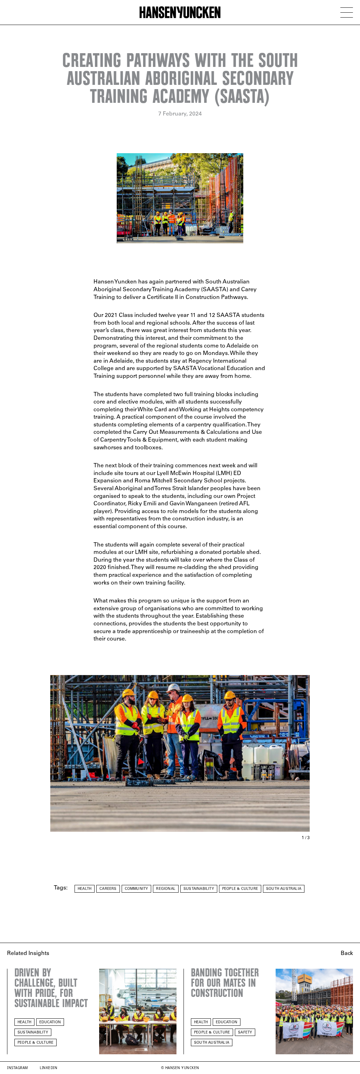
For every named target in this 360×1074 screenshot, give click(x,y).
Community (136, 889)
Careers (107, 889)
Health (84, 889)
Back (347, 953)
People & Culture (240, 889)
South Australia (283, 889)
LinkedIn (48, 1067)
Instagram (17, 1067)
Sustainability (199, 889)
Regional (165, 889)
